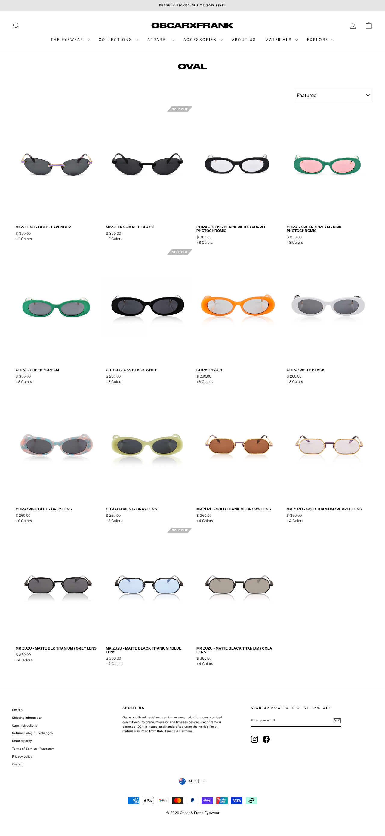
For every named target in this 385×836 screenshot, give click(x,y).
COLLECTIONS (116, 39)
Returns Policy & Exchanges (32, 733)
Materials (279, 39)
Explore (318, 39)
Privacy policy (22, 756)
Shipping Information (27, 717)
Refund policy (22, 741)
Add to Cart (57, 213)
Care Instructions (24, 725)
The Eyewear (68, 39)
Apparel (158, 39)
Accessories (200, 39)
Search (17, 710)
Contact (18, 764)
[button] (98, 164)
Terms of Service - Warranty (33, 748)
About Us (244, 39)
